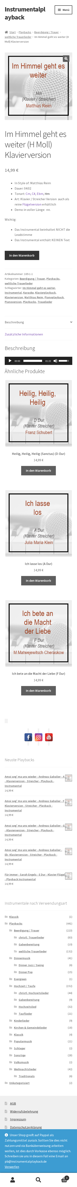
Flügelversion (31, 204)
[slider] (32, 361)
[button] (66, 58)
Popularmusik (23, 1041)
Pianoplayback (54, 297)
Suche (38, 1180)
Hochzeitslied (27, 1007)
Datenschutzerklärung (26, 1127)
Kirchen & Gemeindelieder (30, 1027)
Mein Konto (13, 1180)
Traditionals (27, 1076)
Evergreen (20, 979)
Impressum (18, 1119)
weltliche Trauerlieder (18, 37)
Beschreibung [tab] (14, 322)
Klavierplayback (45, 292)
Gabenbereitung (29, 944)
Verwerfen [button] (12, 1167)
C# (33, 194)
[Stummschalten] (55, 361)
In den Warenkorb (21, 255)
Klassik (13, 917)
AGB (13, 1103)
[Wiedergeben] (10, 361)
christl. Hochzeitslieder (34, 993)
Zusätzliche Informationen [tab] (24, 334)
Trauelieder (45, 302)
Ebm (40, 194)
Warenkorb (59, 1176)
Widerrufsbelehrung (24, 1111)
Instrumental (13, 292)
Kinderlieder (21, 1020)
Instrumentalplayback (25, 13)
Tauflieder (25, 1013)
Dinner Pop (26, 972)
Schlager (19, 1048)
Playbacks (25, 32)
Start (12, 32)
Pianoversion (13, 302)
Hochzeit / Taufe (24, 986)
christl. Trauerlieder (31, 937)
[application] (38, 361)
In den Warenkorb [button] (38, 470)
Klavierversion (14, 297)
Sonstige (19, 1055)
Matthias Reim (33, 297)
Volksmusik (21, 1062)
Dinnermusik (22, 958)
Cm (28, 194)
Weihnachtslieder (25, 1069)
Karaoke (28, 292)
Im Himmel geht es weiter (39, 288)
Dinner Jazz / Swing (31, 965)
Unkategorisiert (19, 1083)
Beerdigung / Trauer (46, 32)
